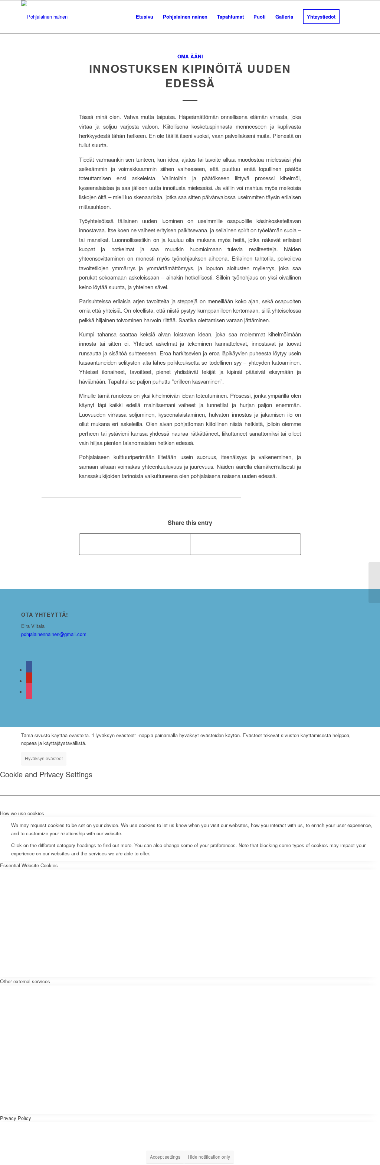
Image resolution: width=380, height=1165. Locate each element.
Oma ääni (190, 56)
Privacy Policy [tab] (15, 1118)
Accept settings (165, 1156)
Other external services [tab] (25, 981)
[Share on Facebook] (134, 544)
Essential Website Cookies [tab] (29, 865)
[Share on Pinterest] (245, 544)
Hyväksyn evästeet (44, 758)
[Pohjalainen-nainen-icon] (44, 16)
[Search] (351, 16)
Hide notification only (209, 1156)
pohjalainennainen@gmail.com (53, 634)
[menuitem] (144, 16)
